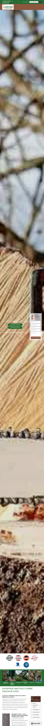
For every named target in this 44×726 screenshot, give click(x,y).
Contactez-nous (15, 327)
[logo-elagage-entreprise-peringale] (8, 7)
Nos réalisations (15, 324)
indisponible (6, 1)
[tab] (22, 363)
